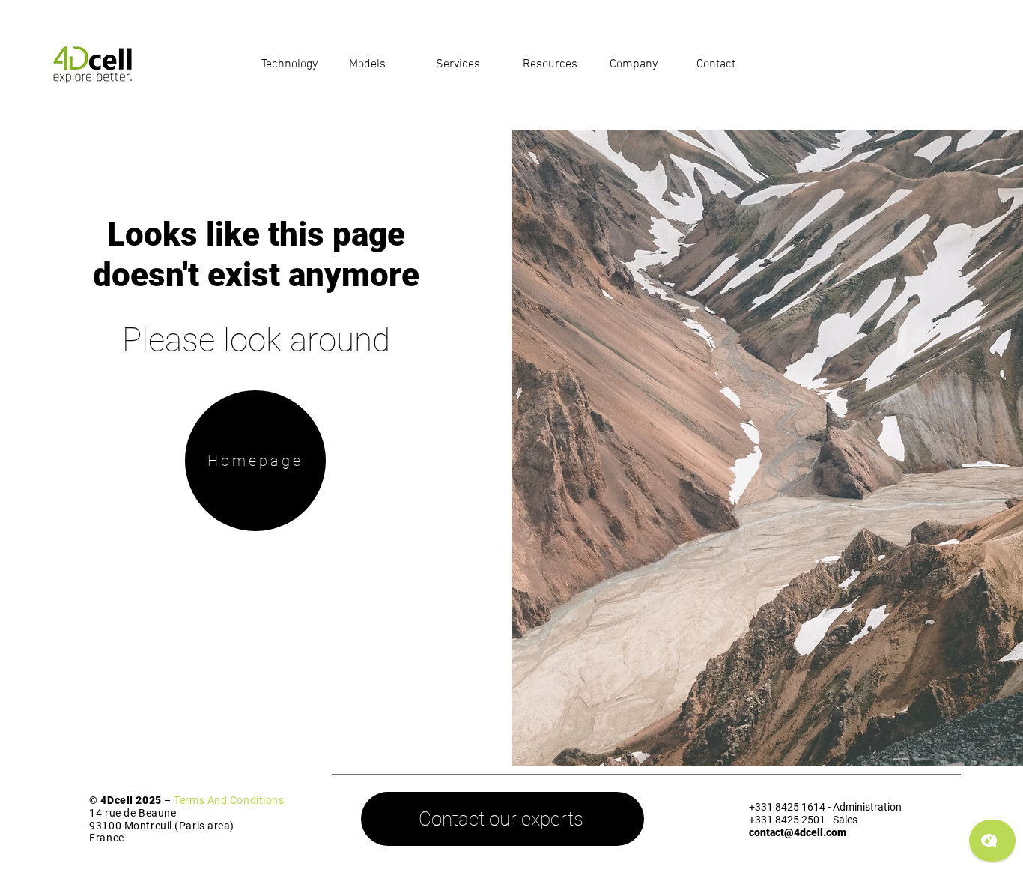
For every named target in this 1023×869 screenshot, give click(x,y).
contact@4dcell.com (797, 832)
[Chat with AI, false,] (992, 841)
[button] (294, 64)
